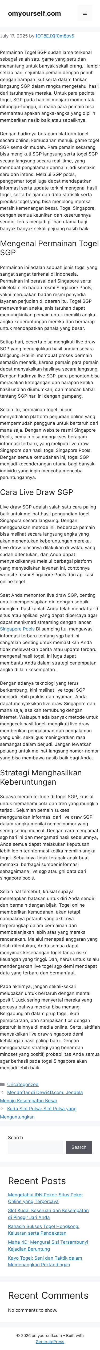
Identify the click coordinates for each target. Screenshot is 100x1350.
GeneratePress (50, 1341)
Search (15, 1137)
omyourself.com (34, 13)
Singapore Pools (17, 629)
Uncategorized (23, 1084)
